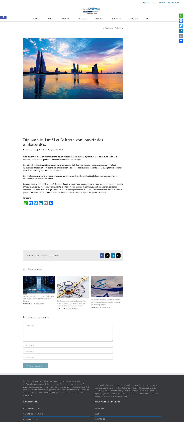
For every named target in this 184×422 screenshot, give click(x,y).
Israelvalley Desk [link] (31, 150)
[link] (146, 3)
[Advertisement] (73, 120)
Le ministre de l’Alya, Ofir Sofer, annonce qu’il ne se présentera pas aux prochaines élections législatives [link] (72, 302)
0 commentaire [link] (38, 308)
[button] (25, 303)
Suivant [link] (118, 28)
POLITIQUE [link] (59, 150)
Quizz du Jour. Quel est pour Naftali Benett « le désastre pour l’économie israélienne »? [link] (106, 324)
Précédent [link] (109, 28)
